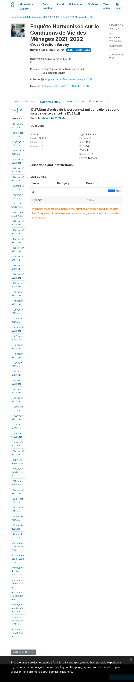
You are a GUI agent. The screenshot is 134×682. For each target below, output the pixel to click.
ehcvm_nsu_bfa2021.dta (17, 633)
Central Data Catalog (29, 17)
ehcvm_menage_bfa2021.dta (17, 559)
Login (119, 8)
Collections (75, 4)
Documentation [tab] (75, 101)
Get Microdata (80, 50)
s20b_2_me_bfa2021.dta (17, 472)
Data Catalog (47, 6)
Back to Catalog (25, 652)
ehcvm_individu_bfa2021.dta (17, 546)
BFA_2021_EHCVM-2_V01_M (63, 17)
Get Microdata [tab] (99, 101)
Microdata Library (26, 6)
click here (66, 671)
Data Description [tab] (50, 102)
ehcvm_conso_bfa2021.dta (17, 596)
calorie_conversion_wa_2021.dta (17, 620)
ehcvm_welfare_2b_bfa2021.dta (17, 608)
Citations (92, 4)
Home (14, 17)
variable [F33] (86, 17)
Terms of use (106, 6)
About (60, 4)
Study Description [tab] (23, 101)
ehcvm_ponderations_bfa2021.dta (17, 571)
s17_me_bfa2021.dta (54, 118)
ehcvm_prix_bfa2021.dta (17, 583)
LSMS (44, 17)
